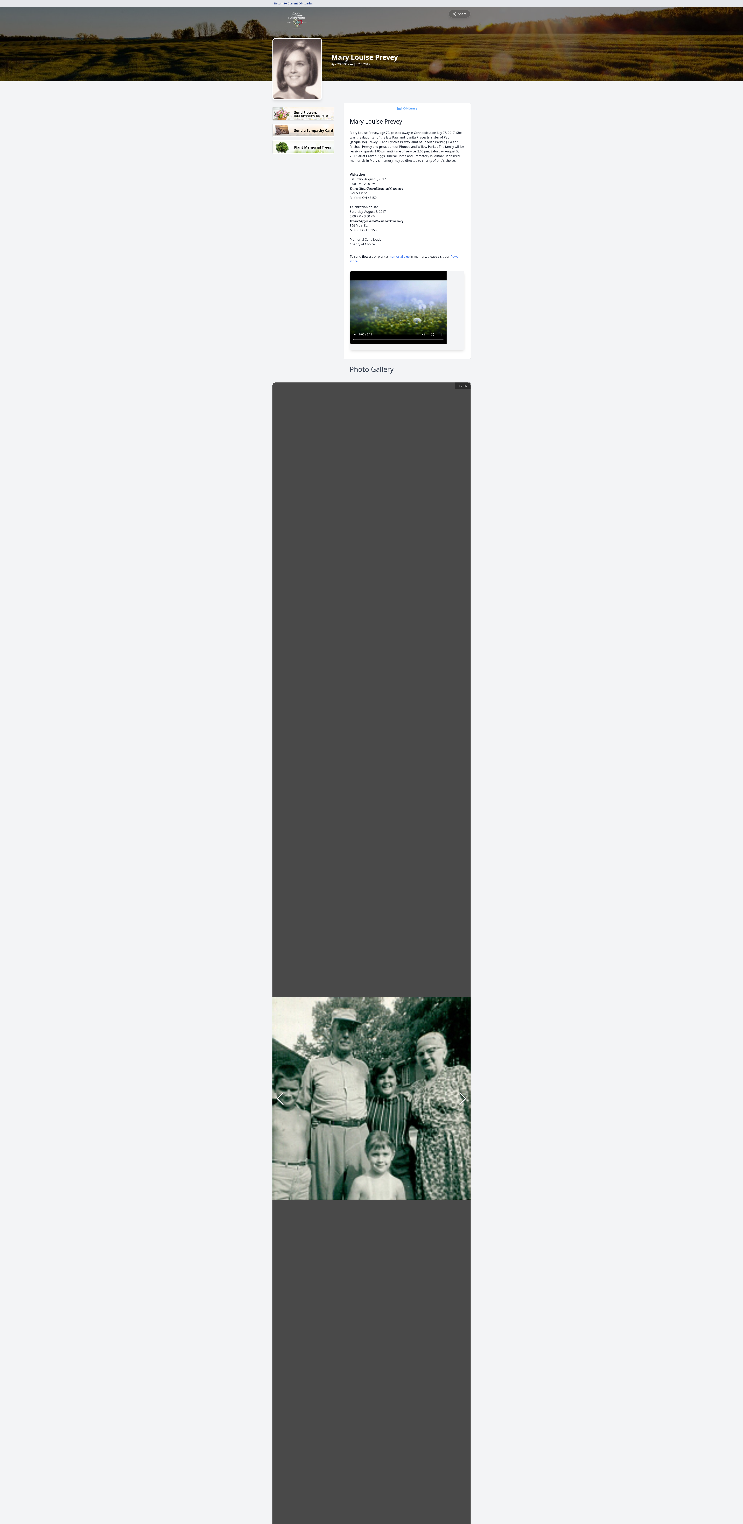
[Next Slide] (463, 1098)
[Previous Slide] (280, 1098)
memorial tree (399, 256)
